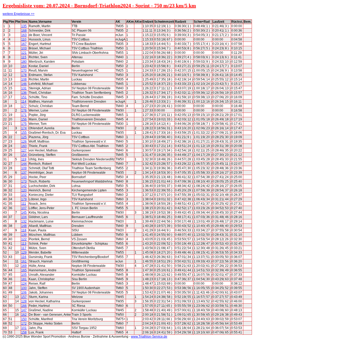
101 (24, 328)
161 (24, 261)
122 (24, 239)
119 (23, 159)
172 (24, 323)
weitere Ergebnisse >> (18, 14)
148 (24, 226)
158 (24, 332)
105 (24, 275)
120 (24, 190)
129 (24, 252)
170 (24, 70)
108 (24, 79)
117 (23, 248)
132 (24, 221)
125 (24, 137)
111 (23, 203)
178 (24, 75)
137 (24, 172)
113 (23, 243)
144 (24, 164)
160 (24, 146)
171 (24, 115)
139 (24, 235)
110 (23, 39)
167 (24, 44)
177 (24, 106)
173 (24, 181)
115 (23, 57)
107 (24, 208)
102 (24, 195)
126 (24, 141)
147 (24, 310)
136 (24, 93)
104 (24, 217)
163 (24, 35)
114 (23, 101)
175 (24, 124)
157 (24, 297)
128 (24, 301)
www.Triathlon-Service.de (149, 336)
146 (24, 84)
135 (24, 26)
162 (24, 314)
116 (23, 257)
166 (24, 306)
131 (24, 88)
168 (24, 30)
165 (24, 270)
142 (24, 186)
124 (24, 283)
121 (24, 53)
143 (24, 177)
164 (24, 66)
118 (23, 230)
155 (24, 132)
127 (24, 150)
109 (24, 168)
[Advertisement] (275, 97)
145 (24, 212)
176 (24, 110)
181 (24, 279)
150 (24, 319)
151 (24, 97)
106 (24, 292)
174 (24, 128)
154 (24, 155)
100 (24, 288)
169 (24, 266)
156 (24, 119)
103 (24, 48)
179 (24, 199)
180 (24, 61)
